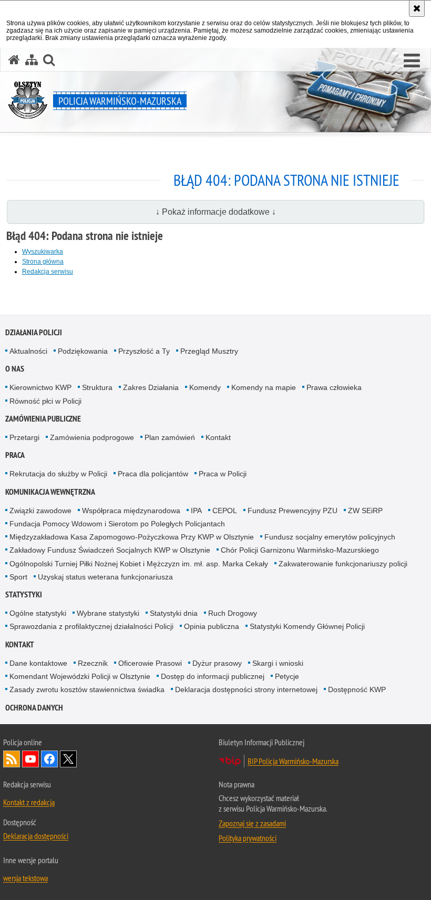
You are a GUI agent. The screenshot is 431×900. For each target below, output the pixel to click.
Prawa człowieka (334, 387)
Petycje (287, 676)
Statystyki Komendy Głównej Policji (307, 626)
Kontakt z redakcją (29, 802)
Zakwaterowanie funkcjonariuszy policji (343, 563)
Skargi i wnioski (277, 663)
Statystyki (23, 594)
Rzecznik (93, 663)
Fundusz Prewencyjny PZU (292, 510)
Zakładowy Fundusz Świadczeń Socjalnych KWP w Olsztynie (109, 550)
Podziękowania (83, 351)
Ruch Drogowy (232, 613)
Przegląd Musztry (209, 351)
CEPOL (224, 510)
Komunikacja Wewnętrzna (50, 491)
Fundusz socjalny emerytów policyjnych (329, 537)
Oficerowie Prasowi (150, 663)
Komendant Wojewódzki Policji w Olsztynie (79, 676)
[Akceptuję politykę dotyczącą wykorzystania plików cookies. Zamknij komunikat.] (417, 8)
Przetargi (24, 437)
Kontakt (218, 437)
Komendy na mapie (263, 387)
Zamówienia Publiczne (43, 418)
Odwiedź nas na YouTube (30, 759)
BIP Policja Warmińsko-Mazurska (293, 761)
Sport (18, 577)
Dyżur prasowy (217, 663)
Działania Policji (33, 332)
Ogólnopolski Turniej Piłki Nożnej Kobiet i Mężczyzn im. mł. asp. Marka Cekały (138, 563)
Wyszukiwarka (42, 251)
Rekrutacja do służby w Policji (58, 473)
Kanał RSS (11, 759)
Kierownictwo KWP (40, 387)
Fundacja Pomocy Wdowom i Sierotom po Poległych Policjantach (117, 523)
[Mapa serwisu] (31, 59)
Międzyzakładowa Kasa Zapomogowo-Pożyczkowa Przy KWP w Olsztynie (131, 537)
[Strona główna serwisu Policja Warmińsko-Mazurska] (14, 59)
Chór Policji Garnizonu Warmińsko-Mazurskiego (300, 550)
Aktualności (28, 351)
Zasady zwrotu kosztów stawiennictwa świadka (87, 689)
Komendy (205, 387)
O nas (14, 368)
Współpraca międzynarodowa (131, 510)
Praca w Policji (223, 473)
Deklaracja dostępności (35, 836)
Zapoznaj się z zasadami (252, 823)
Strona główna (43, 261)
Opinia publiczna (211, 626)
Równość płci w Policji (45, 401)
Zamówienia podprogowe (92, 437)
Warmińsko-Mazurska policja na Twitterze (68, 759)
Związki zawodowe (40, 510)
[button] (412, 61)
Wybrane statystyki (108, 613)
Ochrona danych (34, 707)
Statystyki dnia (174, 613)
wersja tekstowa (25, 878)
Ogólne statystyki (37, 613)
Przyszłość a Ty (144, 351)
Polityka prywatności (247, 838)
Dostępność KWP (357, 689)
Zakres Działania (151, 387)
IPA (196, 510)
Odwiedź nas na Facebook (49, 759)
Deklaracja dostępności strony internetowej (246, 689)
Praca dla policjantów (153, 473)
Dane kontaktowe (38, 663)
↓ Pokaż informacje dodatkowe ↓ (216, 211)
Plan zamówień (170, 437)
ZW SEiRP (365, 510)
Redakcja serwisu (47, 271)
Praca (15, 455)
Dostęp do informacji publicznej (212, 676)
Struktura (97, 387)
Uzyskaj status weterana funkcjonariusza (105, 577)
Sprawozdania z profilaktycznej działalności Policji (91, 626)
